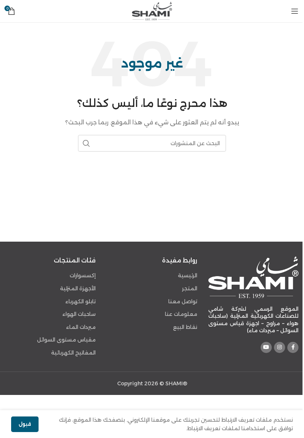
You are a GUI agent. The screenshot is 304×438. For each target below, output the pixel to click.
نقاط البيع (185, 327)
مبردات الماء (81, 327)
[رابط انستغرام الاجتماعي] (279, 347)
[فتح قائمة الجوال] (294, 11)
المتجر (189, 288)
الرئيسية (187, 275)
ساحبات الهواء (79, 314)
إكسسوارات (83, 275)
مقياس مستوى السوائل (66, 339)
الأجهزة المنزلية (78, 288)
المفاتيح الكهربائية (73, 352)
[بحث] (86, 143)
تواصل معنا (182, 301)
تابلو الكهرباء (80, 301)
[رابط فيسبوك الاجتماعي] (292, 347)
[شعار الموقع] (152, 10)
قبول (25, 424)
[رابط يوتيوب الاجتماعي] (266, 347)
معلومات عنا (181, 314)
